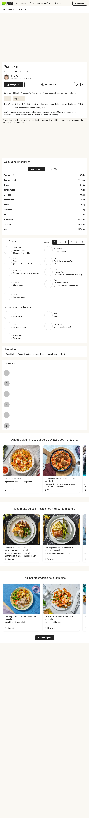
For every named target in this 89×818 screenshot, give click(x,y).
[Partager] (82, 84)
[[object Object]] (76, 84)
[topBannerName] (44, 19)
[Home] (4, 9)
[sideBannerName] (44, 140)
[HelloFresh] (7, 3)
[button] (54, 242)
